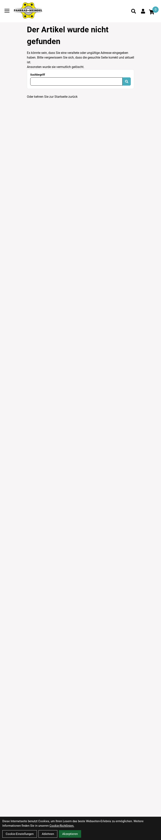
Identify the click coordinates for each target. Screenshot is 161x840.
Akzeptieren (70, 834)
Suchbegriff (37, 74)
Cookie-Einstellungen (20, 834)
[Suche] (133, 11)
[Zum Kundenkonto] (143, 11)
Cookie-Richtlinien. (61, 825)
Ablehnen (48, 834)
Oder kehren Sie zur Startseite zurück (52, 97)
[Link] (7, 11)
